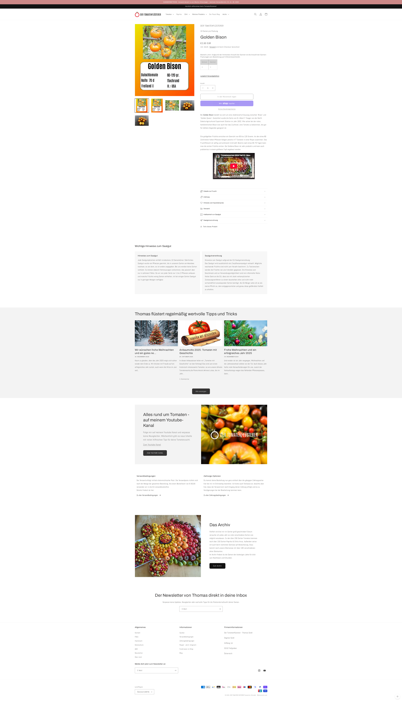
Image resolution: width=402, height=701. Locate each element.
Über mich (138, 657)
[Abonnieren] (220, 609)
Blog (181, 653)
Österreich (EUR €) (143, 692)
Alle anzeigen (201, 391)
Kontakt (137, 633)
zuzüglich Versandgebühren (209, 76)
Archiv (225, 14)
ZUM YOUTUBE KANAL (155, 453)
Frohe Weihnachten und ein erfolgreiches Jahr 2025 (240, 351)
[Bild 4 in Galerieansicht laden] (187, 106)
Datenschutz (139, 645)
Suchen (182, 633)
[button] (169, 14)
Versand (212, 47)
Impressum (138, 641)
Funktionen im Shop (186, 649)
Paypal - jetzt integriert (188, 645)
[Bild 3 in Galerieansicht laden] (172, 106)
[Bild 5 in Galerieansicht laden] (142, 121)
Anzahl (202, 83)
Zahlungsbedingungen (187, 641)
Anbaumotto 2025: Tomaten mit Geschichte (198, 351)
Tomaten (169, 14)
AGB (136, 649)
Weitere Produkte (198, 14)
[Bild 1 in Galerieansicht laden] (142, 106)
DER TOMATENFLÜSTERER (237, 695)
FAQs (136, 637)
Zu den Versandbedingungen (147, 495)
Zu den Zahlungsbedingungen (215, 495)
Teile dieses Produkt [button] (210, 226)
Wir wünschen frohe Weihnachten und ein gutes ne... (154, 351)
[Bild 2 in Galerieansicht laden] (157, 106)
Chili (186, 14)
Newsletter (139, 653)
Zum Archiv (217, 566)
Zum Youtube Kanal (152, 444)
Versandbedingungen (186, 637)
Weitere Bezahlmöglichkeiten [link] (227, 109)
